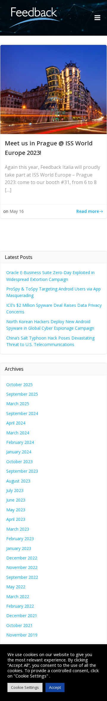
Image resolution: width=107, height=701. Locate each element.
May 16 (17, 211)
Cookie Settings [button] (25, 687)
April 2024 (15, 423)
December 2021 (21, 615)
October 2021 (19, 625)
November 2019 (21, 635)
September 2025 (22, 394)
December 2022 (21, 558)
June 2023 (15, 500)
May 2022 (15, 587)
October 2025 (19, 384)
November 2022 (21, 567)
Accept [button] (55, 687)
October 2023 (19, 461)
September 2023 (22, 471)
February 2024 (20, 442)
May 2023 (15, 510)
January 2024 (18, 452)
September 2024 (22, 413)
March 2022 (17, 596)
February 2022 (20, 606)
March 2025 (17, 403)
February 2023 (20, 538)
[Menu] (97, 18)
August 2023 (18, 481)
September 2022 (22, 577)
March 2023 (17, 529)
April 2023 (15, 519)
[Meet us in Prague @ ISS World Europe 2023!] (53, 89)
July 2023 (14, 490)
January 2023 (18, 548)
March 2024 (17, 433)
